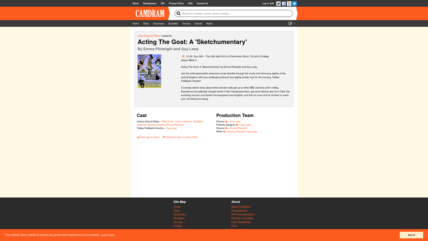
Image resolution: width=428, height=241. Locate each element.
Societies (179, 218)
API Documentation (242, 214)
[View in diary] (183, 56)
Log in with (268, 3)
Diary (177, 210)
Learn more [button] (108, 234)
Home (177, 207)
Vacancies (180, 214)
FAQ (234, 226)
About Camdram (241, 207)
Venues (178, 222)
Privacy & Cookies (242, 218)
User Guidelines (241, 222)
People (178, 226)
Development (239, 210)
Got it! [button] (411, 235)
